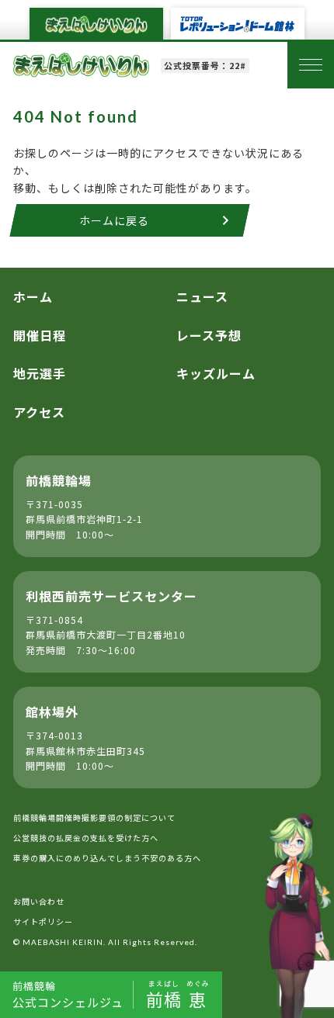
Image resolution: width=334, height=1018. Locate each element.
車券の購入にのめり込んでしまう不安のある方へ (107, 858)
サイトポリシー (43, 921)
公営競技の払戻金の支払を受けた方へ (85, 837)
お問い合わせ (38, 901)
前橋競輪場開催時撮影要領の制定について (94, 817)
